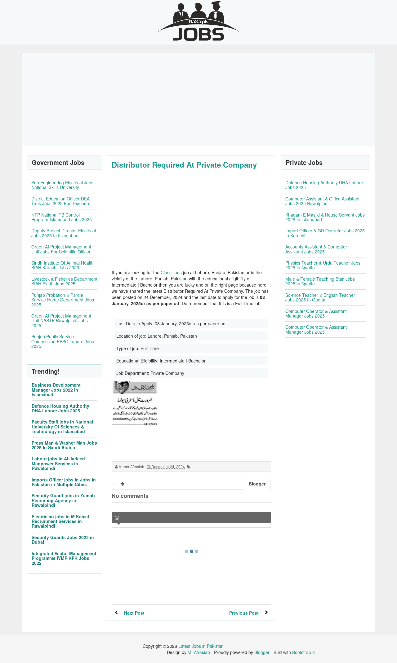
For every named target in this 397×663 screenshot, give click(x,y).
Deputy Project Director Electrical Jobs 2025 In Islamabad (63, 232)
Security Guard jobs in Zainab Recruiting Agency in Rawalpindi (63, 500)
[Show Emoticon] (117, 518)
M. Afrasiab (199, 652)
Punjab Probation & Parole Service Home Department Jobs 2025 (62, 300)
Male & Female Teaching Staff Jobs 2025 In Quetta (320, 281)
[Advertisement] (198, 99)
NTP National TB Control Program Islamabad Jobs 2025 (61, 217)
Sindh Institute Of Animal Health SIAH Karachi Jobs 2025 (62, 265)
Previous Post (244, 613)
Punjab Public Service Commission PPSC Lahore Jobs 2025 (62, 341)
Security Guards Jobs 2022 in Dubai (63, 539)
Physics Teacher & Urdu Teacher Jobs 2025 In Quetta (322, 265)
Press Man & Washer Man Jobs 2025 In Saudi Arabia (64, 445)
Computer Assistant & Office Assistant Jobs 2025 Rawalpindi (322, 200)
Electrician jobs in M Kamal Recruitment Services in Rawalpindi (60, 521)
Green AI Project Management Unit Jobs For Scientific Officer (61, 249)
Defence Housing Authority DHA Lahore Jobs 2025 (60, 408)
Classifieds (171, 272)
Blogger (262, 652)
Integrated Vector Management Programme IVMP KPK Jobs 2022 (64, 558)
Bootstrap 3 (303, 652)
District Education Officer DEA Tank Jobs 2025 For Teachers (60, 200)
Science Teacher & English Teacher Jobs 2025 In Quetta (320, 297)
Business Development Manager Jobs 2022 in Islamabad (56, 389)
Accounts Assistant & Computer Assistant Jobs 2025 (316, 249)
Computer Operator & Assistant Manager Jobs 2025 (316, 313)
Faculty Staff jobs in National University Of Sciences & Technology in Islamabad (62, 426)
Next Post (134, 613)
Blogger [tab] (257, 484)
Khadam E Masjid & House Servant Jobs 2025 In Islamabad (325, 217)
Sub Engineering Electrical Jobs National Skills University (62, 184)
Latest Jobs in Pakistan (201, 646)
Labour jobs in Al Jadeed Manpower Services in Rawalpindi (58, 463)
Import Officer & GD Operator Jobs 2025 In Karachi (325, 232)
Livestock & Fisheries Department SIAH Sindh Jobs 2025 (64, 281)
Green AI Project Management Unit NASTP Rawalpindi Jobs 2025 (61, 320)
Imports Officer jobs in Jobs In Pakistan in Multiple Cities (64, 481)
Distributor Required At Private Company (184, 164)
